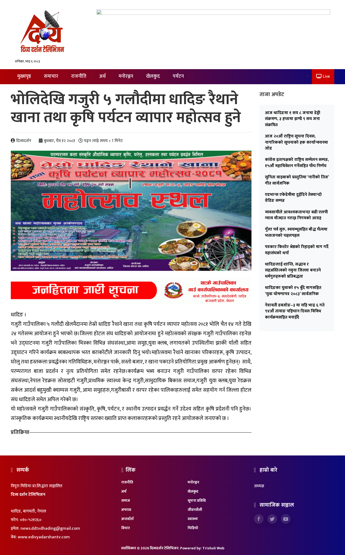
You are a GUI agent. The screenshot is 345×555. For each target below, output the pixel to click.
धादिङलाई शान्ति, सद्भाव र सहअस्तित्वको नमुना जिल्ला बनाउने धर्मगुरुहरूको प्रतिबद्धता (293, 270)
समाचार (51, 76)
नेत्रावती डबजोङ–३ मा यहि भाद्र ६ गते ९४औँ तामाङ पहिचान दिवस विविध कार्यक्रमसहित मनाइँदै (295, 311)
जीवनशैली (195, 510)
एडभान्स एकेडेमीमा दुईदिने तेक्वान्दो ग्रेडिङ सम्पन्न (293, 197)
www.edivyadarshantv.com (44, 537)
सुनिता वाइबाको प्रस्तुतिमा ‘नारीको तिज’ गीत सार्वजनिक (297, 180)
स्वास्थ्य (193, 519)
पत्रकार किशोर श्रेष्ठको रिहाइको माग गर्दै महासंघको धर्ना (297, 249)
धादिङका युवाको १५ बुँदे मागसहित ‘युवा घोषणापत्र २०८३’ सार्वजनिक (293, 290)
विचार (125, 528)
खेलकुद (153, 76)
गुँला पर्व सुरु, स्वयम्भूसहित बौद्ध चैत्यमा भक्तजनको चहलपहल (296, 232)
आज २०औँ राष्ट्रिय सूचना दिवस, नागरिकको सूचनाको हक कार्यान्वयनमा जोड (296, 142)
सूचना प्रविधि (197, 500)
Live (326, 76)
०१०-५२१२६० (31, 520)
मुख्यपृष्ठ (24, 76)
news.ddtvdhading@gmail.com (50, 528)
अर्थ (102, 76)
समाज (125, 500)
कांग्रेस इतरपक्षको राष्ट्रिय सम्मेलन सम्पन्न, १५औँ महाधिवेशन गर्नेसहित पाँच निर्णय (297, 162)
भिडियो (193, 528)
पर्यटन (178, 76)
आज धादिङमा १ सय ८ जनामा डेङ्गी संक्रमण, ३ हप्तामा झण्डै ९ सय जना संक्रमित (292, 119)
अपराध (126, 510)
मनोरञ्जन (126, 76)
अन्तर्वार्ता (127, 519)
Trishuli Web (213, 548)
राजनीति (78, 76)
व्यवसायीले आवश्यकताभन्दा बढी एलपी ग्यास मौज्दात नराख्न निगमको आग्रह (296, 215)
